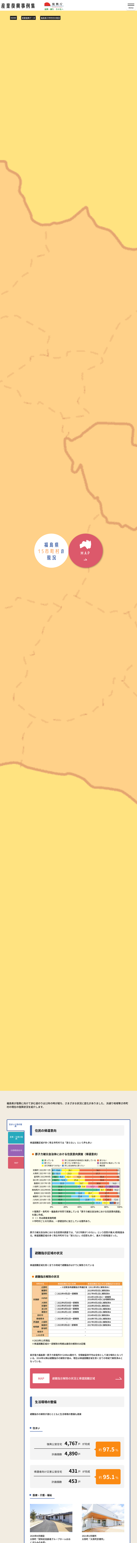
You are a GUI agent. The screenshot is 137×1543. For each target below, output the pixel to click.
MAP (16, 1162)
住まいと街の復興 (15, 1125)
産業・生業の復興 (16, 1137)
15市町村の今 (16, 1150)
